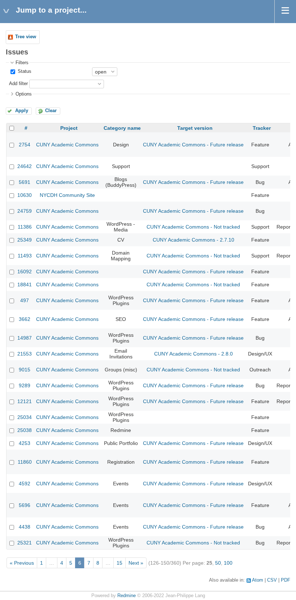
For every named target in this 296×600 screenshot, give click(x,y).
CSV (272, 580)
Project (69, 128)
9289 (24, 385)
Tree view (25, 36)
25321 (24, 543)
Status (23, 71)
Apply (21, 110)
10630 (24, 195)
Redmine (126, 595)
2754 (24, 144)
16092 (24, 271)
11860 (25, 462)
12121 (24, 401)
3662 (24, 319)
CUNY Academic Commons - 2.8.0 (193, 354)
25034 (24, 417)
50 (218, 563)
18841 (24, 284)
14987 (24, 338)
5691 (24, 182)
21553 (24, 354)
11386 (25, 227)
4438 (24, 527)
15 (119, 563)
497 (24, 300)
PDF (285, 580)
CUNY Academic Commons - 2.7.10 (193, 240)
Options (24, 94)
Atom (257, 580)
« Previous (22, 563)
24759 (24, 211)
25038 (24, 430)
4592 (24, 483)
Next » (136, 563)
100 (228, 563)
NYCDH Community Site (67, 195)
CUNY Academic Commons (67, 144)
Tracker (262, 128)
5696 (24, 505)
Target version (195, 128)
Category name (122, 128)
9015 (24, 369)
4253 (24, 443)
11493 (25, 256)
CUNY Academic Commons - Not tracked (193, 227)
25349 (24, 240)
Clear (51, 110)
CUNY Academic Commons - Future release (193, 144)
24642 (24, 166)
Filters (22, 62)
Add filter (18, 83)
